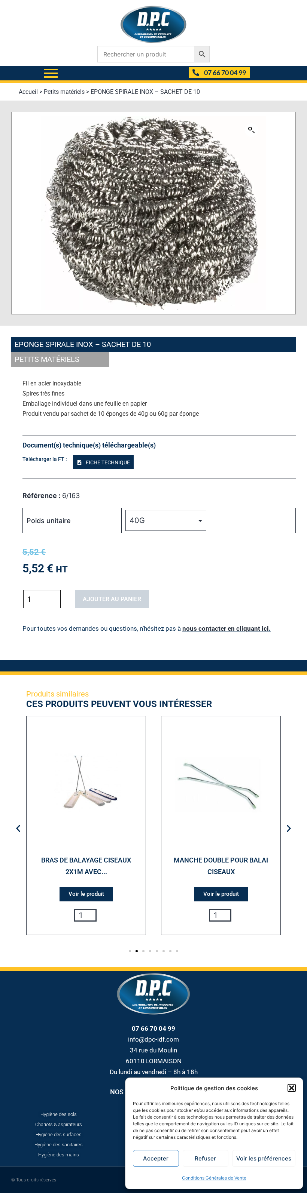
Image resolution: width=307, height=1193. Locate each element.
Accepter (155, 1158)
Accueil (28, 91)
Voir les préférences (263, 1158)
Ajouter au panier (112, 599)
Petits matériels (64, 91)
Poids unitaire (49, 521)
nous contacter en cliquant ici (225, 628)
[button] (291, 1088)
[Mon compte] (180, 73)
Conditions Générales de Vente (214, 1178)
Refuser (205, 1158)
